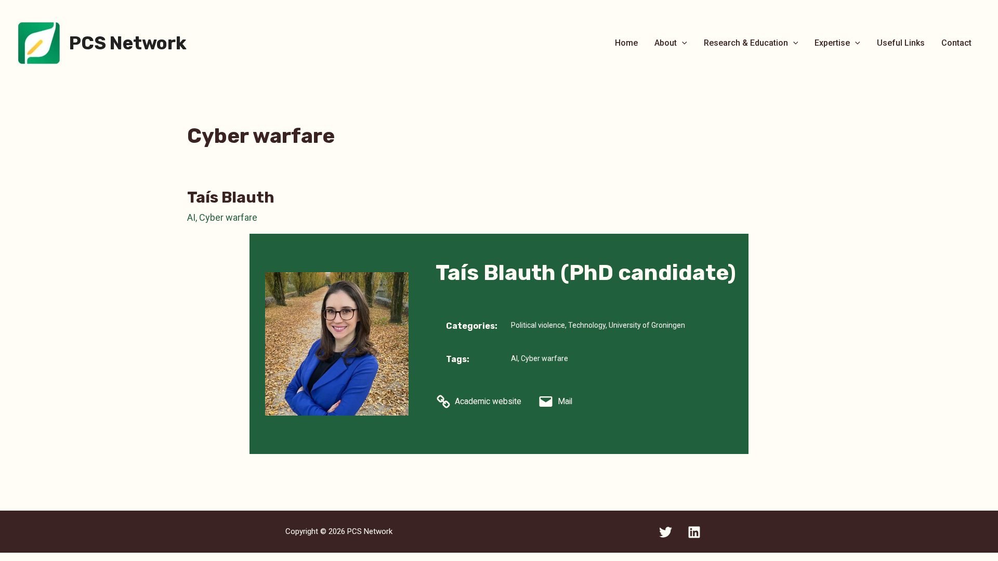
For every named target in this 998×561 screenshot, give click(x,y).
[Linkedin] (694, 532)
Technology (587, 325)
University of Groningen (647, 325)
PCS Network (128, 43)
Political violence (538, 325)
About (665, 43)
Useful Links (901, 43)
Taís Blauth (230, 197)
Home (626, 43)
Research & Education (746, 43)
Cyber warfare (228, 217)
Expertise (832, 43)
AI (191, 217)
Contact (956, 43)
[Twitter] (665, 532)
